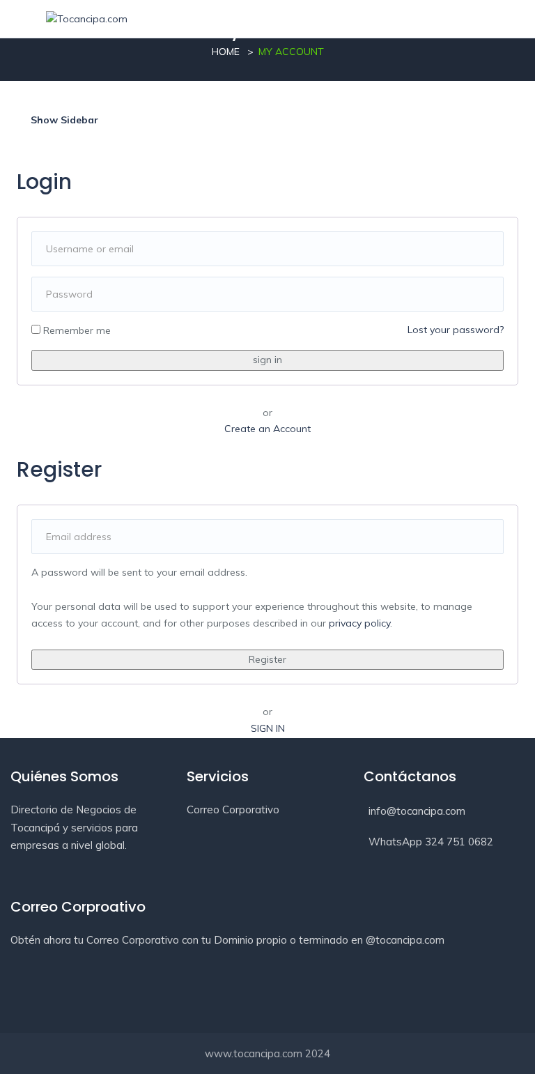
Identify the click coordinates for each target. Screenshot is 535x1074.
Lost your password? (456, 329)
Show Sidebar (63, 120)
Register (267, 659)
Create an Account (267, 428)
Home (226, 51)
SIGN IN (268, 728)
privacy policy (359, 623)
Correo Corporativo (233, 809)
